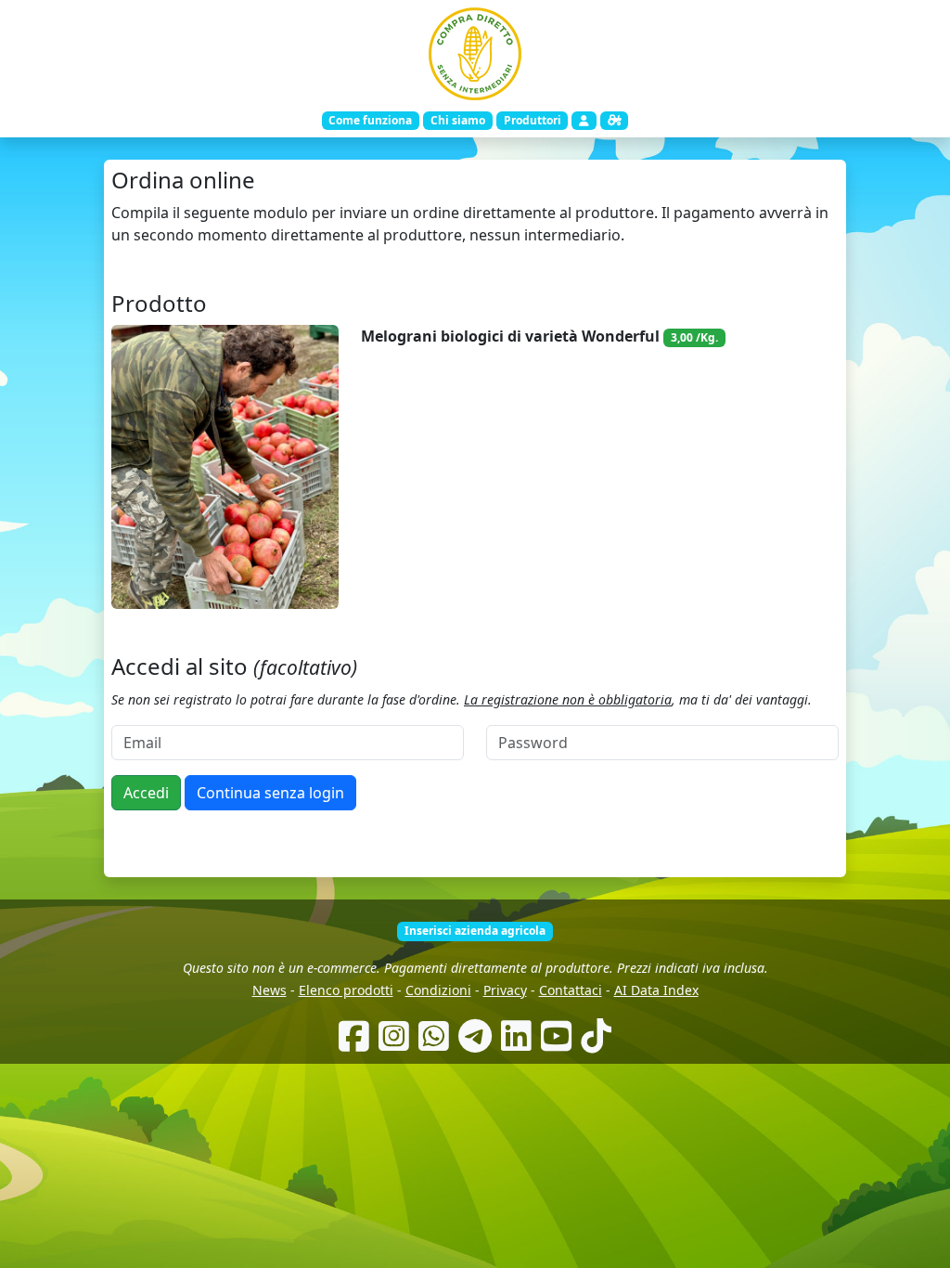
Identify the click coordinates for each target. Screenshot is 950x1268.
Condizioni (438, 990)
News (269, 990)
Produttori (532, 120)
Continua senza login (270, 793)
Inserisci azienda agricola (475, 930)
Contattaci (570, 990)
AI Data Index (656, 990)
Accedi (146, 793)
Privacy (505, 990)
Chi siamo (457, 120)
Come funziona (370, 120)
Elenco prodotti (346, 990)
